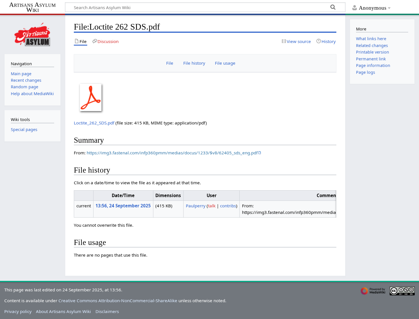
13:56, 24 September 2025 (123, 205)
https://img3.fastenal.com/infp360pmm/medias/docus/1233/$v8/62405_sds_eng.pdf (172, 153)
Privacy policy (18, 311)
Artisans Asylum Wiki (32, 7)
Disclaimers (107, 311)
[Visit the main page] (32, 34)
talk (211, 205)
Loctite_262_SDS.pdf (94, 123)
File (169, 63)
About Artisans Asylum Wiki (63, 311)
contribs (228, 205)
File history (194, 63)
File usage (225, 63)
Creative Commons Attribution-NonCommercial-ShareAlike (117, 300)
